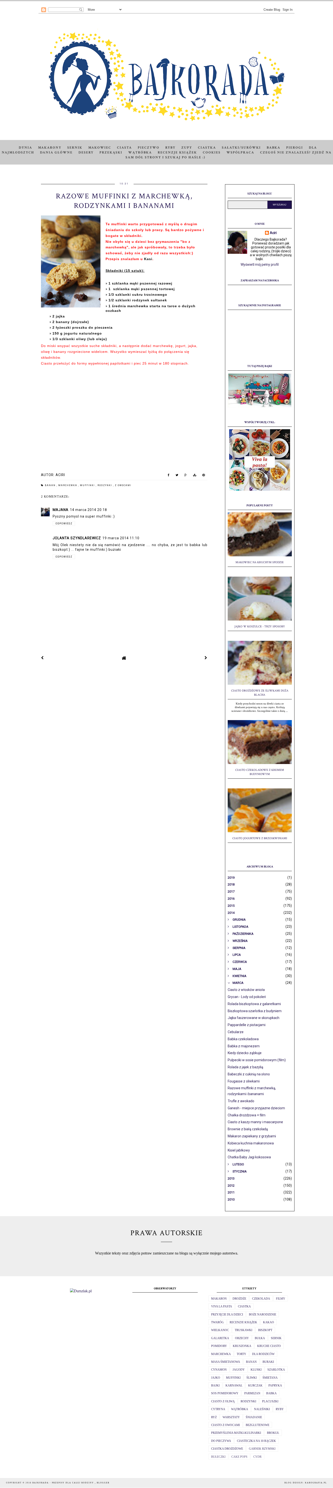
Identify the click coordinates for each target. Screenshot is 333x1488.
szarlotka (276, 1369)
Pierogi (294, 147)
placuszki (270, 1401)
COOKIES (212, 152)
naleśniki (262, 1409)
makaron (219, 1298)
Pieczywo (148, 147)
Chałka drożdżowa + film (246, 1115)
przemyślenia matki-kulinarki (236, 1433)
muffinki (88, 485)
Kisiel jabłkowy (239, 1150)
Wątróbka (140, 152)
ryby (280, 1409)
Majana (61, 510)
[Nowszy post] (42, 658)
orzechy (242, 1338)
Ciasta (124, 147)
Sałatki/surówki (241, 147)
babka (271, 1393)
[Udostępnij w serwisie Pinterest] (203, 476)
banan (51, 485)
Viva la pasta (221, 1306)
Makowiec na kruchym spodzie (259, 562)
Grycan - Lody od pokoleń (247, 997)
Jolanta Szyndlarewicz (77, 538)
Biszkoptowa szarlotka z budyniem (255, 1011)
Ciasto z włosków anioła (246, 990)
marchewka (68, 485)
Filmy (280, 1298)
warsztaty (231, 1417)
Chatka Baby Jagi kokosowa (249, 1157)
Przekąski (110, 152)
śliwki (251, 1377)
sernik (276, 1338)
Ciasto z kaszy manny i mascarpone (255, 1122)
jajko (215, 1377)
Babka (273, 147)
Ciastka (207, 147)
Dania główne (56, 152)
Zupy (186, 147)
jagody (239, 1369)
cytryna (218, 1409)
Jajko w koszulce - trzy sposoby (260, 626)
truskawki (243, 1330)
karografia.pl (316, 1483)
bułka (260, 1338)
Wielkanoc (220, 1330)
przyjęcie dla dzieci (227, 1314)
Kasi (148, 259)
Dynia (25, 147)
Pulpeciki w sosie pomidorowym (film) (257, 1060)
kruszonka (242, 1346)
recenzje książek (243, 1322)
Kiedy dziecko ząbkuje (245, 1053)
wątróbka (239, 1409)
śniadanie (254, 1417)
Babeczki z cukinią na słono (249, 1074)
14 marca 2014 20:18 (88, 510)
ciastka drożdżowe (227, 1448)
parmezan (252, 1393)
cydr (257, 1456)
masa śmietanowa (225, 1362)
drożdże (239, 1298)
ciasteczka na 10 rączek (256, 1441)
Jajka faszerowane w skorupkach (253, 1018)
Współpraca (240, 152)
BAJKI (215, 1385)
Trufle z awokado (241, 1101)
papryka (275, 1385)
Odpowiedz (63, 523)
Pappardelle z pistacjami (246, 1025)
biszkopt (265, 1330)
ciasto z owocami (225, 1425)
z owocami (123, 485)
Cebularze (236, 1032)
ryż (214, 1417)
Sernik (74, 147)
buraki (268, 1362)
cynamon (219, 1369)
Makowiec (99, 147)
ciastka (244, 1306)
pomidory (219, 1346)
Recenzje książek (177, 152)
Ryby (170, 147)
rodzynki (105, 485)
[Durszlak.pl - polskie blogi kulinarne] (81, 1291)
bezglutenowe (257, 1425)
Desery (86, 152)
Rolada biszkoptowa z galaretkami (254, 1004)
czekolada (261, 1298)
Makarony (49, 147)
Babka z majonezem (244, 1046)
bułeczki (218, 1456)
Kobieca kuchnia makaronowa (251, 1143)
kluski (256, 1369)
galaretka (220, 1338)
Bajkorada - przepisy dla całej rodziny (63, 1483)
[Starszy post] (206, 658)
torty (241, 1354)
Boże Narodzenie (262, 1314)
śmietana (270, 1377)
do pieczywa (221, 1441)
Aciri (273, 233)
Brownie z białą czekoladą (248, 1129)
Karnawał (233, 1385)
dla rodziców (263, 1354)
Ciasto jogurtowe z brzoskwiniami (259, 838)
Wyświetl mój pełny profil (260, 264)
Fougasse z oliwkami (244, 1081)
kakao (268, 1322)
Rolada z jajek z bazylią (245, 1067)
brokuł (273, 1433)
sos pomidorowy (224, 1393)
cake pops (239, 1456)
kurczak (255, 1385)
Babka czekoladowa (243, 1039)
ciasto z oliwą (223, 1401)
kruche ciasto (269, 1346)
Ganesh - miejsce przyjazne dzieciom (256, 1108)
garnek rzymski (262, 1448)
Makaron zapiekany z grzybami (252, 1136)
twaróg (217, 1322)
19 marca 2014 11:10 (120, 538)
